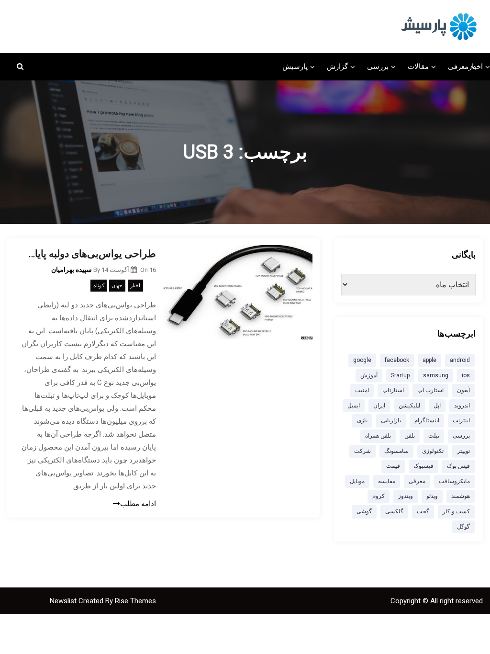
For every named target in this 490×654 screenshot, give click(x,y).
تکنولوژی (433, 451)
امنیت (362, 390)
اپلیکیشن (409, 405)
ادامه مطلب (138, 503)
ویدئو (432, 496)
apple (429, 360)
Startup (400, 375)
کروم (378, 496)
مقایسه (386, 481)
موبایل (357, 481)
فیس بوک (458, 465)
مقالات (418, 66)
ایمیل (353, 405)
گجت (423, 511)
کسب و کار (456, 511)
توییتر (463, 451)
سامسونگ (396, 451)
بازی (362, 420)
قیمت (393, 465)
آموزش (369, 375)
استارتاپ (393, 390)
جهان (116, 285)
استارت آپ (430, 390)
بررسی (378, 66)
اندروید (462, 405)
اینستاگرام (426, 420)
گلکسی (394, 511)
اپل (437, 405)
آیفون (463, 390)
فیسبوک (423, 465)
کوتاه (98, 285)
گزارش (337, 66)
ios (466, 375)
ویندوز (405, 496)
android (460, 360)
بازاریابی (391, 420)
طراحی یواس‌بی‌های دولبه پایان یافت (89, 253)
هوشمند (460, 496)
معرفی (458, 66)
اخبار (475, 66)
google (362, 360)
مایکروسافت (454, 481)
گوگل (463, 526)
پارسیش (295, 66)
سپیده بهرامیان (71, 269)
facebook (397, 360)
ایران (379, 405)
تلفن (409, 435)
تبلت (433, 435)
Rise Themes (135, 601)
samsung (435, 375)
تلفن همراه (378, 435)
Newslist (64, 601)
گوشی (364, 511)
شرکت (362, 451)
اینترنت (461, 420)
